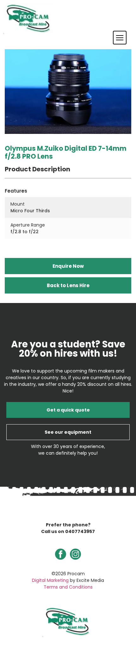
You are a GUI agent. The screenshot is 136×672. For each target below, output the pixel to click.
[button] (120, 37)
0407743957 (80, 531)
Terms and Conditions (68, 587)
